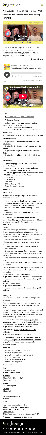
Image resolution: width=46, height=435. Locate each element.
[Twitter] (4, 429)
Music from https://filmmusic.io (15, 405)
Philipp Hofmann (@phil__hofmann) (20, 117)
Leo (4, 393)
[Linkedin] (19, 429)
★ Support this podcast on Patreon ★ (18, 417)
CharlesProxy (10, 179)
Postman (8, 182)
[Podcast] (23, 429)
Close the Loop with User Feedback (18, 128)
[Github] (7, 429)
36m (41, 59)
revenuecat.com (9, 224)
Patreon (6, 399)
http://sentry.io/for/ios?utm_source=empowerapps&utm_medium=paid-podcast (22, 288)
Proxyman (9, 177)
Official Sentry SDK (12, 184)
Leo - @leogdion (10, 380)
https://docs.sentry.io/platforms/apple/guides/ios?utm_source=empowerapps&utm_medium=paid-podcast (22, 279)
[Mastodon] (11, 429)
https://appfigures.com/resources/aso (17, 327)
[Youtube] (26, 429)
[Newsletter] (30, 429)
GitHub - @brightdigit (11, 372)
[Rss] (34, 429)
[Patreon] (15, 429)
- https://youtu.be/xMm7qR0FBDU (23, 135)
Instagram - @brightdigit (12, 396)
